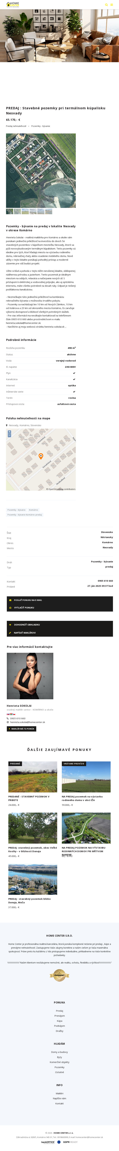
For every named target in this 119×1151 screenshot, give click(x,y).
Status (9, 354)
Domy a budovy (59, 1051)
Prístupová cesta (15, 404)
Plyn (8, 373)
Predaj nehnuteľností (16, 126)
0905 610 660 (17, 718)
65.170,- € (13, 120)
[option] (59, 35)
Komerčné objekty (59, 1062)
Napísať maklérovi (24, 632)
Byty (59, 1057)
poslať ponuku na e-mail (28, 600)
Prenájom (59, 1015)
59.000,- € (67, 804)
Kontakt (59, 1103)
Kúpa (59, 1020)
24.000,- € (13, 804)
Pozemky (59, 1067)
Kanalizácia (12, 379)
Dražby (59, 1030)
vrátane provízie (74, 763)
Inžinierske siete (14, 391)
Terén (9, 397)
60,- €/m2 (67, 856)
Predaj (59, 1010)
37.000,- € (13, 907)
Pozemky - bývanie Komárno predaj (25, 514)
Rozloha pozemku (15, 347)
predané (15, 763)
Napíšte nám (59, 1098)
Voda (8, 360)
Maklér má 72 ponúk (22, 728)
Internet (10, 385)
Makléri (59, 1093)
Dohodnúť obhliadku (27, 624)
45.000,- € (13, 856)
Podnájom (59, 1025)
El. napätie (11, 366)
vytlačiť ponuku (24, 607)
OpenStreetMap (56, 489)
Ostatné (59, 1072)
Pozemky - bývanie (40, 126)
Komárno (33, 510)
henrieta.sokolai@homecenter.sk (27, 722)
